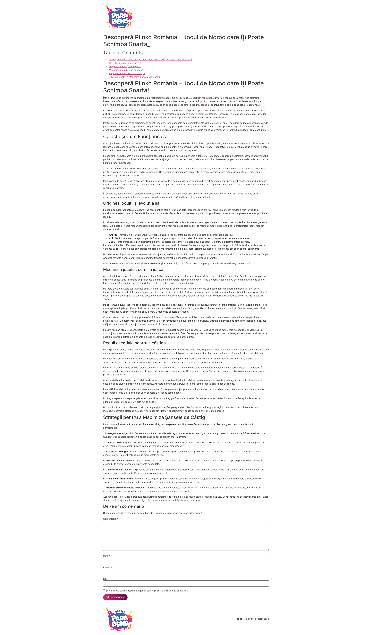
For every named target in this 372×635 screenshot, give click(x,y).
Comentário (110, 519)
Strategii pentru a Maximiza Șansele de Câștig (134, 76)
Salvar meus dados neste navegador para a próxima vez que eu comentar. (147, 590)
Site (105, 579)
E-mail (107, 567)
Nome (107, 555)
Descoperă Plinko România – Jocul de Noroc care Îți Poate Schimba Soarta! (150, 59)
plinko (203, 101)
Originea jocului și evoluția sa (125, 66)
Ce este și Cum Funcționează (125, 63)
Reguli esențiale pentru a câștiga (127, 73)
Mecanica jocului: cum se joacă (126, 69)
